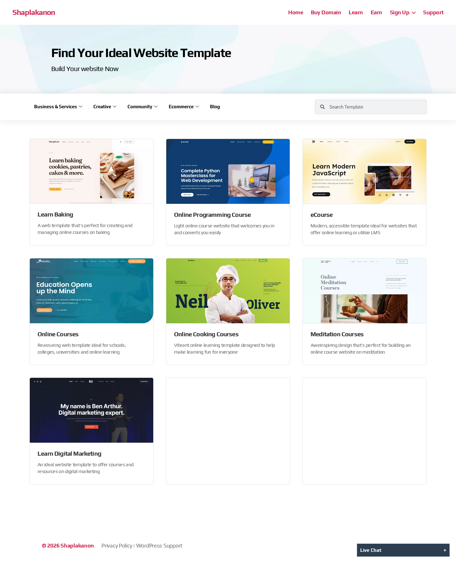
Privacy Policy (116, 545)
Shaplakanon (33, 12)
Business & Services (55, 106)
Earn (376, 12)
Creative (102, 106)
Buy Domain (326, 12)
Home (295, 12)
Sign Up (399, 12)
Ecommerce (181, 106)
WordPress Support (159, 545)
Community (139, 106)
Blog (215, 106)
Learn (356, 12)
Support (433, 12)
